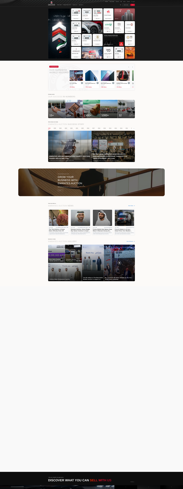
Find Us (124, 1)
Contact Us (128, 1)
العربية (133, 1)
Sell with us (117, 1)
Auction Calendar (112, 1)
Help (121, 1)
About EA (106, 1)
